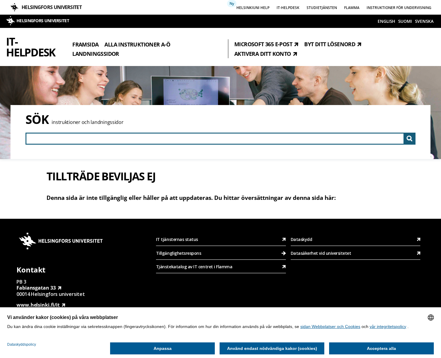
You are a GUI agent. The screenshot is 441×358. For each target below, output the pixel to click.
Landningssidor (95, 53)
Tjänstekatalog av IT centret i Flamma (194, 266)
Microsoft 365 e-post (263, 44)
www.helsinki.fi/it (38, 305)
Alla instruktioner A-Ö (137, 44)
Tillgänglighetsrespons (179, 253)
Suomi (405, 21)
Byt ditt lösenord (329, 44)
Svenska (424, 21)
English (386, 21)
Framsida (85, 44)
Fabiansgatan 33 (36, 287)
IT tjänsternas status (177, 239)
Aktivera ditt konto (262, 53)
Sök (37, 119)
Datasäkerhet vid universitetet (321, 253)
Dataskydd (301, 239)
